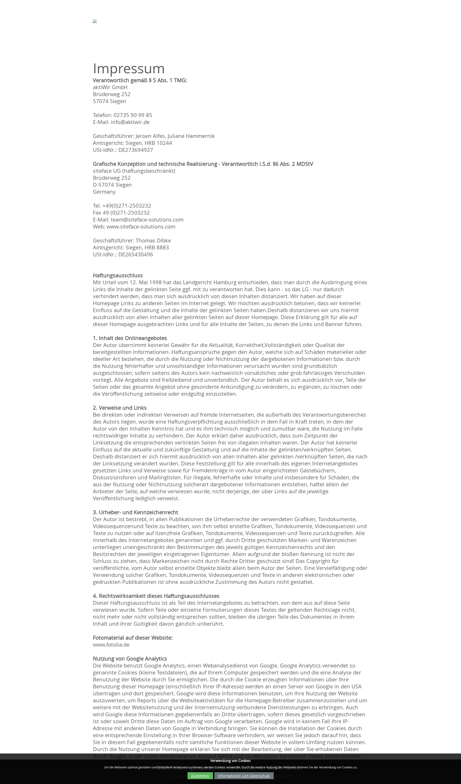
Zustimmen (200, 775)
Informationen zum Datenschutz (244, 775)
